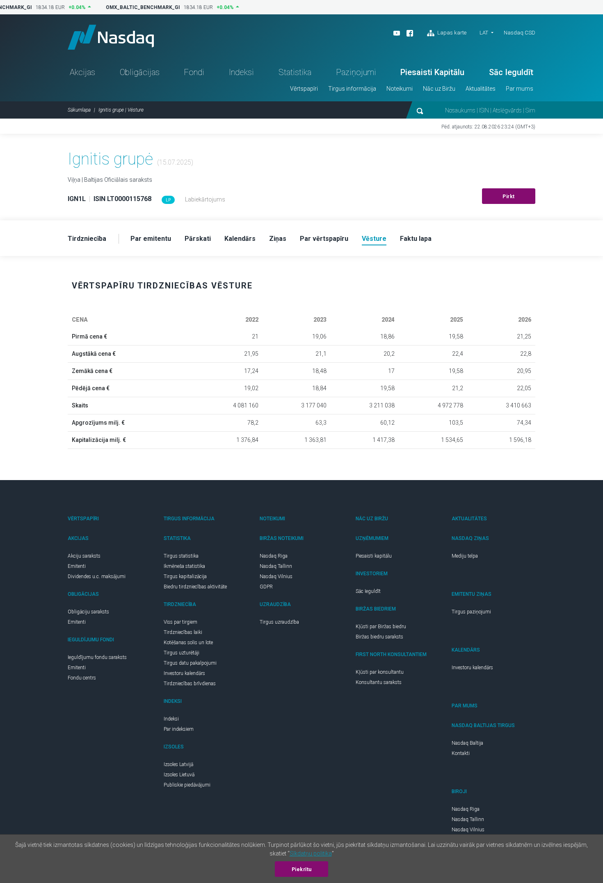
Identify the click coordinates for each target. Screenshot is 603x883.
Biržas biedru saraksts (379, 637)
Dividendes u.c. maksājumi (97, 576)
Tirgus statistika (181, 556)
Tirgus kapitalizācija (185, 576)
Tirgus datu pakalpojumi (190, 663)
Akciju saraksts (84, 556)
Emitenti (77, 566)
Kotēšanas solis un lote (188, 642)
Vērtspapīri (304, 88)
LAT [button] (484, 33)
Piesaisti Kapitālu (432, 72)
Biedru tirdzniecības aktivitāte (195, 587)
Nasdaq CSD (519, 33)
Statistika (295, 72)
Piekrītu (302, 869)
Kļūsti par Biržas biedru (381, 626)
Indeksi (241, 72)
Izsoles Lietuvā (179, 775)
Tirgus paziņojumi (471, 612)
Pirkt (508, 196)
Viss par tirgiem (180, 622)
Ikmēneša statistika (184, 566)
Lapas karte (451, 33)
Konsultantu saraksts (379, 682)
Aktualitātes (481, 88)
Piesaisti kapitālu (374, 556)
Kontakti (461, 753)
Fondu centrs (82, 678)
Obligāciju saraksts (88, 612)
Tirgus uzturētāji (181, 653)
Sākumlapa (79, 110)
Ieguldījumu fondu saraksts (97, 657)
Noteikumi (399, 88)
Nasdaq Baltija (467, 743)
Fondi (194, 72)
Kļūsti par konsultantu (380, 672)
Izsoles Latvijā (178, 764)
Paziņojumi (356, 72)
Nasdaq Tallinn (276, 566)
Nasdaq (111, 37)
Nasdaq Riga (274, 556)
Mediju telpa (465, 556)
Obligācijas (140, 72)
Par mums (519, 88)
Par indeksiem (179, 729)
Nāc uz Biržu (439, 88)
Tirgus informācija (352, 88)
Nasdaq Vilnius (276, 576)
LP (168, 200)
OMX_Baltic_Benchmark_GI (140, 7)
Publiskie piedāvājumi (187, 785)
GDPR (266, 587)
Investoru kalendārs (184, 673)
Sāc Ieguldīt (511, 72)
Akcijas (82, 72)
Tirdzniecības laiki (183, 632)
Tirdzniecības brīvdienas (190, 683)
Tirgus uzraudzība (279, 622)
